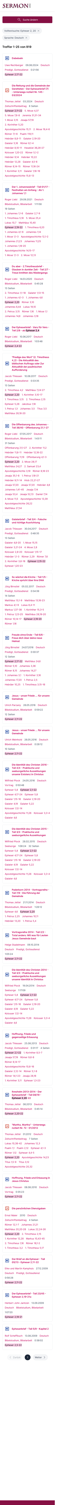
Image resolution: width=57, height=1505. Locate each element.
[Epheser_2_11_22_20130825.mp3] (7, 1035)
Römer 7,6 (42, 556)
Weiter (38, 1357)
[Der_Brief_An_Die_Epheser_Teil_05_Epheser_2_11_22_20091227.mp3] (7, 1260)
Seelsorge (10, 846)
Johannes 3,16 (30, 316)
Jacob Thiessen (13, 376)
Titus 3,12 (24, 1162)
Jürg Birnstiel (12, 586)
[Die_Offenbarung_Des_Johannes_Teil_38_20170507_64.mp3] (7, 426)
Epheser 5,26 (12, 404)
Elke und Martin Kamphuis (19, 1268)
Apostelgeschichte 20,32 (18, 1166)
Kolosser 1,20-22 (14, 152)
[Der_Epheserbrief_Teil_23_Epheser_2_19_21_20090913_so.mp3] (7, 1295)
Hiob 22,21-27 (32, 480)
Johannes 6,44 (13, 306)
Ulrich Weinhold (13, 739)
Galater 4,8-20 (13, 542)
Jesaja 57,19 (27, 120)
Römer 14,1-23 (12, 1075)
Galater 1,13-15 (36, 292)
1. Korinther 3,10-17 (32, 394)
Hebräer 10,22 (29, 157)
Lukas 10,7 (10, 222)
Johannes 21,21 (29, 1224)
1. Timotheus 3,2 (14, 1247)
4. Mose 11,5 (11, 498)
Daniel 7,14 (41, 494)
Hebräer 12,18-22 (33, 452)
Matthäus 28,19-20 (35, 614)
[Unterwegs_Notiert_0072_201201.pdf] (7, 1126)
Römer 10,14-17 (13, 618)
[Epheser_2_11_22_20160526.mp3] (7, 697)
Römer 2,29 (28, 556)
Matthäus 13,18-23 (35, 600)
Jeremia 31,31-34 (31, 115)
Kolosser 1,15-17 (33, 551)
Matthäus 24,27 (13, 466)
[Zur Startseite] (16, 6)
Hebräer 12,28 (12, 161)
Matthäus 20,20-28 (15, 1229)
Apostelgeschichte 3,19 (17, 471)
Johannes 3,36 (27, 665)
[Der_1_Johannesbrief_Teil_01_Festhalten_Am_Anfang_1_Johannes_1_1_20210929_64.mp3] (7, 190)
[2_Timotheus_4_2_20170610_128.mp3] (7, 363)
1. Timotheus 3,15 (14, 399)
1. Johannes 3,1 (13, 675)
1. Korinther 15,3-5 (34, 609)
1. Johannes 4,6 (34, 297)
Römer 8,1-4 (27, 143)
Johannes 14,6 (12, 316)
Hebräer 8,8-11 (13, 138)
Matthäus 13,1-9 (13, 600)
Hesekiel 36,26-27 (34, 147)
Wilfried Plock (12, 780)
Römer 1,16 (28, 311)
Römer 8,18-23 (41, 471)
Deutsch (45, 65)
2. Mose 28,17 (29, 461)
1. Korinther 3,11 (13, 171)
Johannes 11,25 (32, 241)
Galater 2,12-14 (13, 1071)
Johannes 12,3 (32, 1143)
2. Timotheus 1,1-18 (15, 292)
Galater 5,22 (27, 803)
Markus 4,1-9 (12, 605)
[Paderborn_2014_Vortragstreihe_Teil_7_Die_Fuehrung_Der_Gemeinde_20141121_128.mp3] (7, 893)
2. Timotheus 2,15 (35, 399)
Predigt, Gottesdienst (16, 69)
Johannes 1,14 (33, 231)
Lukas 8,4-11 (28, 605)
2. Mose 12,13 (28, 255)
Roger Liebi (11, 199)
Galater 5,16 (11, 143)
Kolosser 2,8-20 (13, 551)
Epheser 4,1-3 (38, 1148)
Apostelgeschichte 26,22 (18, 503)
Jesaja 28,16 (29, 1075)
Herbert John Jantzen (17, 1303)
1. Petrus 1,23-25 (14, 614)
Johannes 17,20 (13, 679)
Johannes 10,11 (30, 916)
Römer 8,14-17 (12, 1061)
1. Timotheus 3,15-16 (34, 684)
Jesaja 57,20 (12, 484)
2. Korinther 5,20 (14, 124)
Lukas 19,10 (29, 306)
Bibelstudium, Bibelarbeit (18, 204)
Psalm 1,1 (9, 1148)
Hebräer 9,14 (12, 157)
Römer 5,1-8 (30, 1071)
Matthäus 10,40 (27, 222)
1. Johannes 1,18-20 (15, 245)
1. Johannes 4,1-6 (14, 231)
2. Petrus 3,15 (12, 311)
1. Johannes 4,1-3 (14, 297)
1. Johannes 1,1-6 (14, 213)
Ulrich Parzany (13, 705)
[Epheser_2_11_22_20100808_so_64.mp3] (7, 1179)
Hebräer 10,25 (12, 684)
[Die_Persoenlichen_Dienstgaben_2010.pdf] (7, 1208)
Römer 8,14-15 (13, 166)
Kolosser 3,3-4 (42, 813)
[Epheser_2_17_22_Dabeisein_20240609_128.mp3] (7, 58)
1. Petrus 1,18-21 (30, 475)
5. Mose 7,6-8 (12, 115)
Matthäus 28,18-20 (15, 413)
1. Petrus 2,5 (30, 679)
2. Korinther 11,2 (38, 447)
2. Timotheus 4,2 (14, 390)
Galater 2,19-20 (31, 138)
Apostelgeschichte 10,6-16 (19, 1066)
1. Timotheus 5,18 (14, 218)
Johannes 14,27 (27, 670)
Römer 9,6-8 (27, 1057)
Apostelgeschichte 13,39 (34, 498)
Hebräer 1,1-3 (12, 556)
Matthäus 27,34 (13, 508)
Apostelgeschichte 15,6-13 (19, 175)
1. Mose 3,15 (11, 120)
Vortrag (9, 785)
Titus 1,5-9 (10, 1162)
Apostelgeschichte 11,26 (18, 813)
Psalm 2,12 (22, 1148)
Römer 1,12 (11, 1152)
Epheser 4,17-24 (13, 794)
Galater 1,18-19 (32, 171)
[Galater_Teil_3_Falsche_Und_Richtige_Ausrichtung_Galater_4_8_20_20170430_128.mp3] (7, 521)
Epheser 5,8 (11, 789)
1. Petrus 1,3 (11, 408)
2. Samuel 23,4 (32, 466)
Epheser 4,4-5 (26, 1152)
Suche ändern (30, 19)
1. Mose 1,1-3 (12, 236)
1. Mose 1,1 (41, 311)
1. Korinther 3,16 (32, 675)
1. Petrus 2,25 (12, 916)
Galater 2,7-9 (32, 213)
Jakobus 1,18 (29, 404)
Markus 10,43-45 (35, 1238)
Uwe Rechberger (14, 65)
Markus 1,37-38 (13, 609)
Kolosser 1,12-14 (13, 808)
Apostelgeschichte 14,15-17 (20, 250)
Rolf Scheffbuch (14, 1335)
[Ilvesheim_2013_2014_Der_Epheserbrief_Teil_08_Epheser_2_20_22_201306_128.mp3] (7, 1094)
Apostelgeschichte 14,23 (35, 1157)
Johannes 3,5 (27, 408)
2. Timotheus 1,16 (14, 1243)
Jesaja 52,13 (26, 494)
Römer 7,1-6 (11, 133)
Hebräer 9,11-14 (13, 480)
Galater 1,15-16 (13, 799)
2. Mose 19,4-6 (41, 129)
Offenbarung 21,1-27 (16, 447)
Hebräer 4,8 (43, 484)
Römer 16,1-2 (33, 1243)
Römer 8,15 (11, 670)
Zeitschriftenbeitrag (16, 106)
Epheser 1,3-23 (32, 1080)
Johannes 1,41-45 (14, 489)
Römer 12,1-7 (12, 1224)
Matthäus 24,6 (33, 661)
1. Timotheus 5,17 (34, 1247)
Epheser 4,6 (11, 911)
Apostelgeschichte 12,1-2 (34, 236)
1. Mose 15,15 (30, 542)
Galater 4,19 (11, 803)
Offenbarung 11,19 (14, 457)
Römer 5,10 (11, 665)
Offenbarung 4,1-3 (36, 457)
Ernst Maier (11, 1215)
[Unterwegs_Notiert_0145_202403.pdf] (7, 90)
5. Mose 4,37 (32, 110)
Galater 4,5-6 (30, 161)
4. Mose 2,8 (30, 547)
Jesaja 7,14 (32, 489)
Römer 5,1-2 (32, 152)
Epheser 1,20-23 (14, 565)
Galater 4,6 (11, 817)
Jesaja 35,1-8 (12, 475)
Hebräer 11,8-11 (13, 452)
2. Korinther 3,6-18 (15, 561)
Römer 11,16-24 (31, 166)
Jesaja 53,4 (11, 494)
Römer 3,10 (28, 302)
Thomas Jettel (13, 101)
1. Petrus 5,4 (29, 920)
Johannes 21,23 (13, 241)
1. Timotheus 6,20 (34, 227)
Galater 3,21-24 (13, 547)
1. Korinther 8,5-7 (33, 1052)
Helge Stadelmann (15, 944)
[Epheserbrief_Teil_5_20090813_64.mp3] (7, 1328)
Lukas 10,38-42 (13, 1143)
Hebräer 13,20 (12, 920)
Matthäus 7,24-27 (35, 390)
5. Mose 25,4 (33, 218)
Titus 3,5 (42, 408)
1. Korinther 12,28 (14, 1238)
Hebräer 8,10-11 (13, 147)
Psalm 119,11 (26, 133)
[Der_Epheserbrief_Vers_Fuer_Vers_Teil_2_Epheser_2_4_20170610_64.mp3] (7, 328)
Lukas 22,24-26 (37, 1229)
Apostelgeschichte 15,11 (18, 129)
